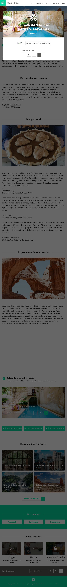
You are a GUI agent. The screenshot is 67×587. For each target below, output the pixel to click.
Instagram (55, 522)
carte (48, 3)
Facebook (12, 522)
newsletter (38, 3)
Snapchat (33, 522)
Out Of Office (12, 3)
